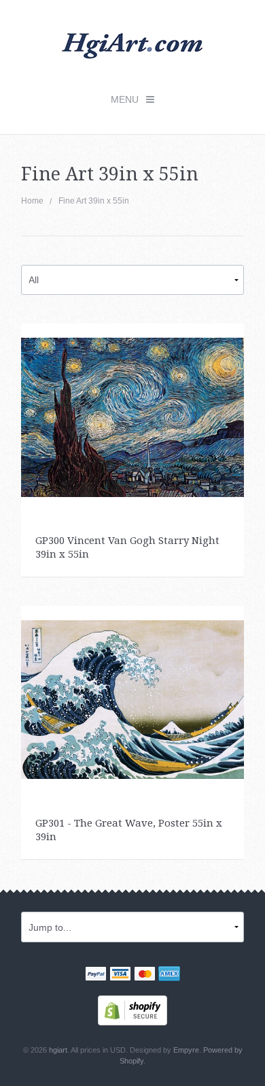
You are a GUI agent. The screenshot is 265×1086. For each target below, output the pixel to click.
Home (32, 201)
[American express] (169, 975)
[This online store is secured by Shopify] (132, 1009)
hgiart (58, 1050)
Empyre (186, 1050)
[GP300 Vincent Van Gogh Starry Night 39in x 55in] (133, 416)
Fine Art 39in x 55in (93, 201)
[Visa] (120, 975)
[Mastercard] (145, 975)
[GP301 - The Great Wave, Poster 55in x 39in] (133, 698)
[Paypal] (96, 975)
